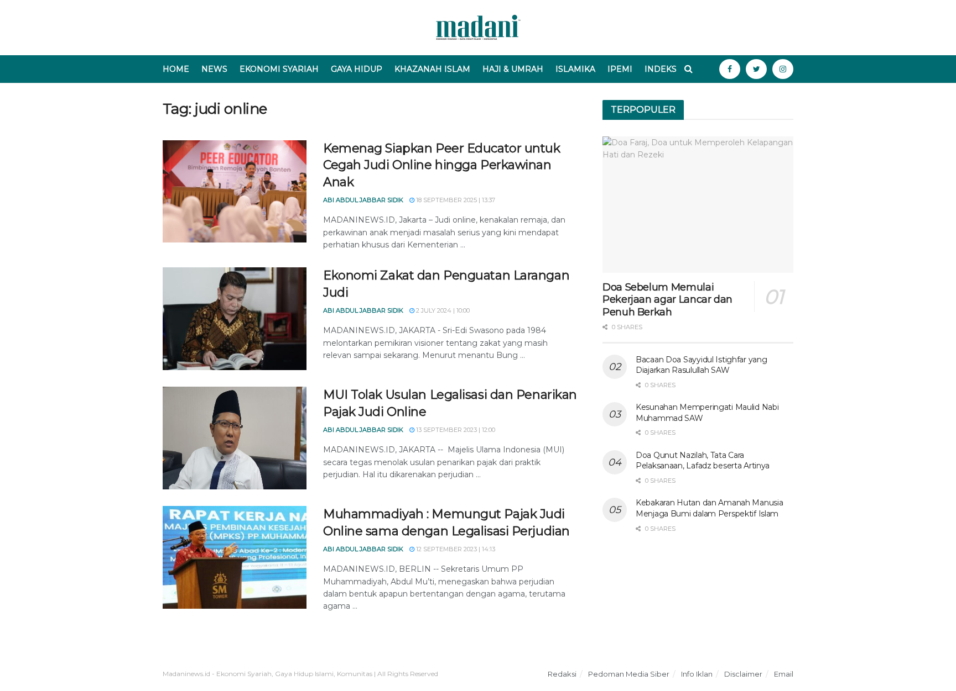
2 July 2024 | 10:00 (442, 310)
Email (783, 673)
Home (176, 69)
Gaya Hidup (356, 69)
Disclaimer (743, 673)
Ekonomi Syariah (279, 69)
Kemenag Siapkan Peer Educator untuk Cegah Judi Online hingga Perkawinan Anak (441, 165)
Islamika (575, 69)
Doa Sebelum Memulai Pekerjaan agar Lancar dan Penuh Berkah (667, 299)
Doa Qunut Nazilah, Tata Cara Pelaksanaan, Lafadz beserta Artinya (703, 460)
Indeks (661, 69)
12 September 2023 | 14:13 (454, 549)
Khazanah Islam (432, 69)
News (214, 69)
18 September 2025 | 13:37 (454, 200)
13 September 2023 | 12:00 (454, 430)
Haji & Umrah (512, 69)
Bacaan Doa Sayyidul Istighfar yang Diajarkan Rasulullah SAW (701, 365)
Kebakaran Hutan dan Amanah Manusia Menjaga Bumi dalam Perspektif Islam (709, 508)
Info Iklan (697, 673)
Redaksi (562, 673)
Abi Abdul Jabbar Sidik (363, 200)
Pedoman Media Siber (628, 673)
